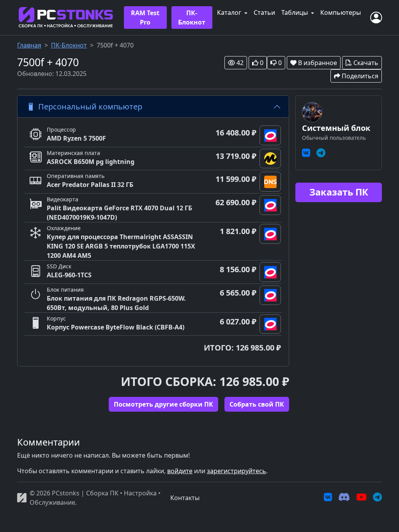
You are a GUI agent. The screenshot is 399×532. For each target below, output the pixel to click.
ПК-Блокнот (191, 17)
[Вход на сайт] (376, 17)
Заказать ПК (338, 192)
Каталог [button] (230, 12)
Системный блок (336, 128)
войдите (179, 471)
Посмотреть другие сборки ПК (163, 404)
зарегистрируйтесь (236, 471)
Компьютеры (340, 12)
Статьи (264, 12)
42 (240, 62)
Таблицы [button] (295, 12)
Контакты (185, 497)
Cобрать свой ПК (257, 404)
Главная (29, 45)
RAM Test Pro (145, 17)
